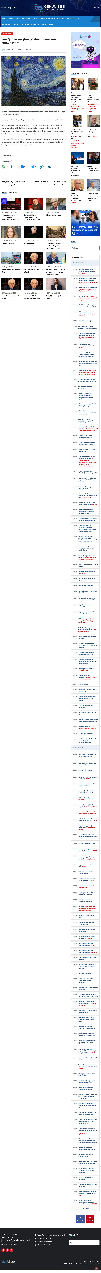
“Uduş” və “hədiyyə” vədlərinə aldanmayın (87, 629)
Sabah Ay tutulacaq (85, 973)
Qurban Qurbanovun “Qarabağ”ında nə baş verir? (87, 472)
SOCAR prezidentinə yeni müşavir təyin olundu (86, 421)
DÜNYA (42, 18)
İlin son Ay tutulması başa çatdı (87, 579)
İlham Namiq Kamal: (53, 215)
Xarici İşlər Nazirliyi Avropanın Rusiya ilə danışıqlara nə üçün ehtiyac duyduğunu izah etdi (87, 528)
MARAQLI (52, 24)
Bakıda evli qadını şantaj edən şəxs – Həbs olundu (86, 1034)
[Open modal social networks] (49, 167)
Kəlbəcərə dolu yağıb (85, 321)
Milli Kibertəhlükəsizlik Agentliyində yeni (87, 944)
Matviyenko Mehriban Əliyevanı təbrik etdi (86, 1088)
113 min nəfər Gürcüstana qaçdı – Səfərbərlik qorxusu (87, 380)
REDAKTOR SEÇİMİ (60, 18)
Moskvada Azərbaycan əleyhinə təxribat (87, 1003)
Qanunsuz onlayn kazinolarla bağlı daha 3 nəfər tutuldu (88, 336)
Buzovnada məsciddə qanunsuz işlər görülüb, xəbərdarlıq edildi (86, 511)
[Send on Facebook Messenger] (25, 167)
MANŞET (5, 18)
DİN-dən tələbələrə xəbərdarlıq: (88, 677)
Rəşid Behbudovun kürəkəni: (88, 289)
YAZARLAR (15, 24)
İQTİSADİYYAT (26, 18)
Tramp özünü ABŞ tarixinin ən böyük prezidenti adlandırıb (88, 720)
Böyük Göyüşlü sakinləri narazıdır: (87, 557)
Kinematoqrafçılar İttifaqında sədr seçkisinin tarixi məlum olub (88, 363)
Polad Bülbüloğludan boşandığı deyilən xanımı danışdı (77, 102)
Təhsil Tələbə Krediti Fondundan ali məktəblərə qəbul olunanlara (88, 1202)
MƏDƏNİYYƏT (6, 24)
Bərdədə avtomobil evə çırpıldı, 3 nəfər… (86, 872)
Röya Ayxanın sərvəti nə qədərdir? (86, 606)
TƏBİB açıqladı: (87, 372)
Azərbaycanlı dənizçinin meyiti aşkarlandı (86, 785)
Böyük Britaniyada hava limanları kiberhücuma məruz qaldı (88, 836)
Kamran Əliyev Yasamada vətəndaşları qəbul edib (87, 599)
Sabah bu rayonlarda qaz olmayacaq (87, 930)
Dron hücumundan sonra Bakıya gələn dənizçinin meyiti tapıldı (86, 548)
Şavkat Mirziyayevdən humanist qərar (85, 1155)
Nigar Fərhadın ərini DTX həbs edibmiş (87, 613)
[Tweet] (34, 167)
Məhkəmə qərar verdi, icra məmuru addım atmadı (88, 280)
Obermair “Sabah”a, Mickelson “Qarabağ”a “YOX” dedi (88, 495)
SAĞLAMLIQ (37, 24)
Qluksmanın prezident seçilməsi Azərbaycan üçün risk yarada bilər (87, 1051)
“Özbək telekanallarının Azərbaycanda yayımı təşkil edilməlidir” (55, 272)
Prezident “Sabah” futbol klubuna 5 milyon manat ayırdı (86, 1019)
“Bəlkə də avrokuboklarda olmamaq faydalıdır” (88, 461)
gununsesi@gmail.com (44, 1241)
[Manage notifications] (96, 1268)
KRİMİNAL (23, 24)
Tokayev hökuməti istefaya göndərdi (87, 637)
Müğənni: (87, 908)
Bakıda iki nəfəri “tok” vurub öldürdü (88, 592)
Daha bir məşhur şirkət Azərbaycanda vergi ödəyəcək (86, 980)
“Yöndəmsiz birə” (8, 243)
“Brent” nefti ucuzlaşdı (86, 733)
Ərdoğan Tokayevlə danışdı (87, 843)
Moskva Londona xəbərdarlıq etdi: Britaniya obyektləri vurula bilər (88, 1096)
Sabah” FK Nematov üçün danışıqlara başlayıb (88, 503)
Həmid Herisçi (29, 243)
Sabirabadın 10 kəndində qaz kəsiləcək (88, 988)
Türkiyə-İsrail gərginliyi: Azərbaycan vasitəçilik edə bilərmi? (87, 966)
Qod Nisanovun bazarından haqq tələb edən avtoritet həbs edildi (77, 138)
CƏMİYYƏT (36, 18)
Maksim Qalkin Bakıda (86, 799)
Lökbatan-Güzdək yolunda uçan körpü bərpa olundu (87, 1193)
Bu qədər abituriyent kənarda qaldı (88, 1059)
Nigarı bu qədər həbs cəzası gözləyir (88, 958)
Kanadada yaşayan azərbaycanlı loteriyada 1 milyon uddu (75, 170)
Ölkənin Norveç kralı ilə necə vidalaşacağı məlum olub (88, 519)
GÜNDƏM (12, 18)
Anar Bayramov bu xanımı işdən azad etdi (87, 879)
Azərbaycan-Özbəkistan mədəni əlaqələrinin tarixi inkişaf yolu (55, 246)
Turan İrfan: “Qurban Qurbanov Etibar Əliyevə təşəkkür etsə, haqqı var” (87, 354)
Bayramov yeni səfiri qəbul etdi (87, 866)
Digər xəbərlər (85, 1208)
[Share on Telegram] (43, 167)
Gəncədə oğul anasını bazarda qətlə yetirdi (86, 436)
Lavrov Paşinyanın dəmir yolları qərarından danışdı (87, 653)
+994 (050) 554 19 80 (44, 1238)
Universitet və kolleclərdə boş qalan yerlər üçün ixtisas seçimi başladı (88, 661)
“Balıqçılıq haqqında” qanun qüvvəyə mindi (88, 1011)
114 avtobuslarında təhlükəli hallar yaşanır (88, 314)
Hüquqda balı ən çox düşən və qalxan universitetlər (87, 1113)
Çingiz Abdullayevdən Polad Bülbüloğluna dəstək (88, 850)
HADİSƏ (29, 24)
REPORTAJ (49, 18)
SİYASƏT (18, 18)
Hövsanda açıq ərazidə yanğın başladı (86, 923)
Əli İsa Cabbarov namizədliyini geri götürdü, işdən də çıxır (33, 217)
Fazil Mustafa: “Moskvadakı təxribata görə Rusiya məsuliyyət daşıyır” (88, 740)
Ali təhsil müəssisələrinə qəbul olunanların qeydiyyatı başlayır (88, 645)
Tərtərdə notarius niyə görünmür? (86, 1178)
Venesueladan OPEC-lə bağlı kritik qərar (88, 450)
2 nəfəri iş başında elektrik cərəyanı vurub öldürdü (87, 443)
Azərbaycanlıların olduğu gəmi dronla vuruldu (87, 893)
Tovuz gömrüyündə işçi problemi (88, 428)
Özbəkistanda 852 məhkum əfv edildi (88, 1185)
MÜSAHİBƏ (70, 18)
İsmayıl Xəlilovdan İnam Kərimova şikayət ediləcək (93, 169)
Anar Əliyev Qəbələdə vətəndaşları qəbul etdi (86, 271)
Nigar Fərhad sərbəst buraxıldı (85, 387)
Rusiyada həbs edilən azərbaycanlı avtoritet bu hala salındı (93, 102)
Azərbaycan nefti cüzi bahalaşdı (86, 706)
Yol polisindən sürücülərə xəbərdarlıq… (87, 937)
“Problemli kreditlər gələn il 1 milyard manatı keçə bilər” (88, 306)
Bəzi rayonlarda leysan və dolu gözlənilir (86, 487)
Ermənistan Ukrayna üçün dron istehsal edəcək (87, 1081)
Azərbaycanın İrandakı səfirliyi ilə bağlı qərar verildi (87, 327)
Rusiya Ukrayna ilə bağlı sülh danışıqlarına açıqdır (88, 756)
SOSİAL (77, 18)
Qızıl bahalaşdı (83, 684)
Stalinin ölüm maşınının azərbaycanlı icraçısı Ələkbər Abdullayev (88, 858)
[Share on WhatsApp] (5, 167)
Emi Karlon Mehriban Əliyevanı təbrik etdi (85, 900)
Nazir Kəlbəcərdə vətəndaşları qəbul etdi (87, 346)
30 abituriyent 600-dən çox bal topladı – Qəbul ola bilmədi (87, 1042)
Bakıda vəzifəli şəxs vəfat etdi (87, 572)
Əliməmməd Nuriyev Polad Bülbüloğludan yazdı (87, 405)
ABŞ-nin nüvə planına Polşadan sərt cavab (85, 771)
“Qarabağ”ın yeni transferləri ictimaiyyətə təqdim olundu (88, 764)
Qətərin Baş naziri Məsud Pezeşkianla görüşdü (88, 819)
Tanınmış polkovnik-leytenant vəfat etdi (88, 778)
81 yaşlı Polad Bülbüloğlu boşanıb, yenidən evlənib (93, 133)
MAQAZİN (45, 24)
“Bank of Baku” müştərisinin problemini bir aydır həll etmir (88, 1121)
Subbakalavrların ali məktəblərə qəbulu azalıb (87, 1148)
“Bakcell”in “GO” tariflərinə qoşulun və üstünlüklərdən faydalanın (87, 480)
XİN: (86, 620)
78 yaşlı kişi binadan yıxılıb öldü (87, 713)
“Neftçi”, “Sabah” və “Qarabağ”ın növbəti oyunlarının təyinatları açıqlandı (85, 396)
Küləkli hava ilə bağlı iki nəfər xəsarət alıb (87, 690)
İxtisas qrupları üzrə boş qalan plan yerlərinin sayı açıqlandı (87, 1170)
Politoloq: (88, 298)
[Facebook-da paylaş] (13, 167)
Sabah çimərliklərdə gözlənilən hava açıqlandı (87, 1027)
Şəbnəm (13, 50)
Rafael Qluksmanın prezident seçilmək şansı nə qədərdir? (87, 1066)
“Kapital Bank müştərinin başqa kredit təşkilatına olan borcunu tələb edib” (88, 1131)
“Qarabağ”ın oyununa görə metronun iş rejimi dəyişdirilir (88, 995)
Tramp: (87, 813)
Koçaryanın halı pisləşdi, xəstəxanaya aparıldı (92, 197)
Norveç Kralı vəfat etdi (85, 585)
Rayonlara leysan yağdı (87, 669)
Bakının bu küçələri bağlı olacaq (87, 916)
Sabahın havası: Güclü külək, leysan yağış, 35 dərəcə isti (87, 1162)
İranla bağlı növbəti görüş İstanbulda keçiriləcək (87, 792)
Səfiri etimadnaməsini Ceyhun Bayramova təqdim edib (87, 1105)
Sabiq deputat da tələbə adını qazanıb (88, 565)
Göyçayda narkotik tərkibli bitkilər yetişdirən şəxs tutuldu (87, 698)
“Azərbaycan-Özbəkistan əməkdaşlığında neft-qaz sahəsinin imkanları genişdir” (88, 1140)
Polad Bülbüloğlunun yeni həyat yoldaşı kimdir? (76, 198)
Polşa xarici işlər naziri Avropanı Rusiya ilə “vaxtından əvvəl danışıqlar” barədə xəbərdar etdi (87, 539)
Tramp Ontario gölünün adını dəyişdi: (88, 806)
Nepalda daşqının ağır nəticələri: (87, 827)
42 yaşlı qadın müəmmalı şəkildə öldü (86, 1074)
